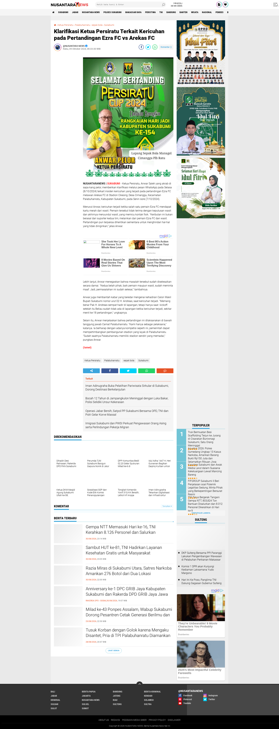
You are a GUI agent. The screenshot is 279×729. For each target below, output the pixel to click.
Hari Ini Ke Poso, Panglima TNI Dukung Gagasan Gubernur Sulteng (201, 581)
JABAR (75, 12)
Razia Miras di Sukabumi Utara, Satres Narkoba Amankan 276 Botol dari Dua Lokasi (129, 571)
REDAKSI (115, 720)
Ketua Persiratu (65, 25)
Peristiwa (150, 12)
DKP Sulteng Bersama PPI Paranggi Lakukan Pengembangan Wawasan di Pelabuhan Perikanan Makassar (201, 556)
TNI (161, 12)
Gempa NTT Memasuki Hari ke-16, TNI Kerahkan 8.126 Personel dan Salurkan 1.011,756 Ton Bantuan (121, 532)
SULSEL (85, 704)
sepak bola (97, 25)
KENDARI (148, 696)
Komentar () (166, 47)
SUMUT (85, 708)
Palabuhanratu (82, 25)
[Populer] (225, 4)
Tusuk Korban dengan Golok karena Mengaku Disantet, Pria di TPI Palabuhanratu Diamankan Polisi (128, 635)
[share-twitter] (148, 47)
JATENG (116, 696)
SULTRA (147, 704)
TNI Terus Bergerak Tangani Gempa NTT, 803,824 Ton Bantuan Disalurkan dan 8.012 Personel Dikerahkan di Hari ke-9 (205, 504)
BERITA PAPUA (88, 691)
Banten (183, 12)
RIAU (115, 700)
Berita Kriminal (152, 691)
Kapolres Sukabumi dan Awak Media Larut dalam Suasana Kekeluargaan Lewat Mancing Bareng (205, 469)
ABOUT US (103, 720)
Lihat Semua (113, 651)
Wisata (194, 12)
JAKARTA (86, 696)
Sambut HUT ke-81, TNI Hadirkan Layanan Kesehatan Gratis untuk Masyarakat (124, 550)
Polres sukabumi (112, 12)
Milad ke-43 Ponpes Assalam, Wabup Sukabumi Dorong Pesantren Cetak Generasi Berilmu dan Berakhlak (129, 615)
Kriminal (55, 700)
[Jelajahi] (275, 4)
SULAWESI (149, 700)
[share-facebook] (141, 47)
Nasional (207, 12)
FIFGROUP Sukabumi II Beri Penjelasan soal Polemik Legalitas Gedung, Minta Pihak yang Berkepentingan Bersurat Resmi (205, 487)
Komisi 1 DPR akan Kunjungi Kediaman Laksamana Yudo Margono (197, 570)
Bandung (171, 12)
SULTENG (117, 704)
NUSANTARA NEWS (91, 12)
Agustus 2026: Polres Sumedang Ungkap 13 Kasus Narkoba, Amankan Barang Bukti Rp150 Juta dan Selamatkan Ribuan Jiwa (204, 455)
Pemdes (219, 12)
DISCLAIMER (174, 720)
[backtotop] (139, 684)
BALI (53, 691)
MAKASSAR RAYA (133, 12)
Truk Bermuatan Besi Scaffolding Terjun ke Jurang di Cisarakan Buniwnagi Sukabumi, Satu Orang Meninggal (204, 439)
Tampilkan (166, 506)
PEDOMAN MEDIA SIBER (134, 720)
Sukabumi (63, 12)
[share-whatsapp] (154, 47)
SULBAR (54, 704)
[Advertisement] (67, 102)
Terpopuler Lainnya (200, 513)
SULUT (54, 708)
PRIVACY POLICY (157, 720)
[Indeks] (219, 4)
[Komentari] (165, 370)
